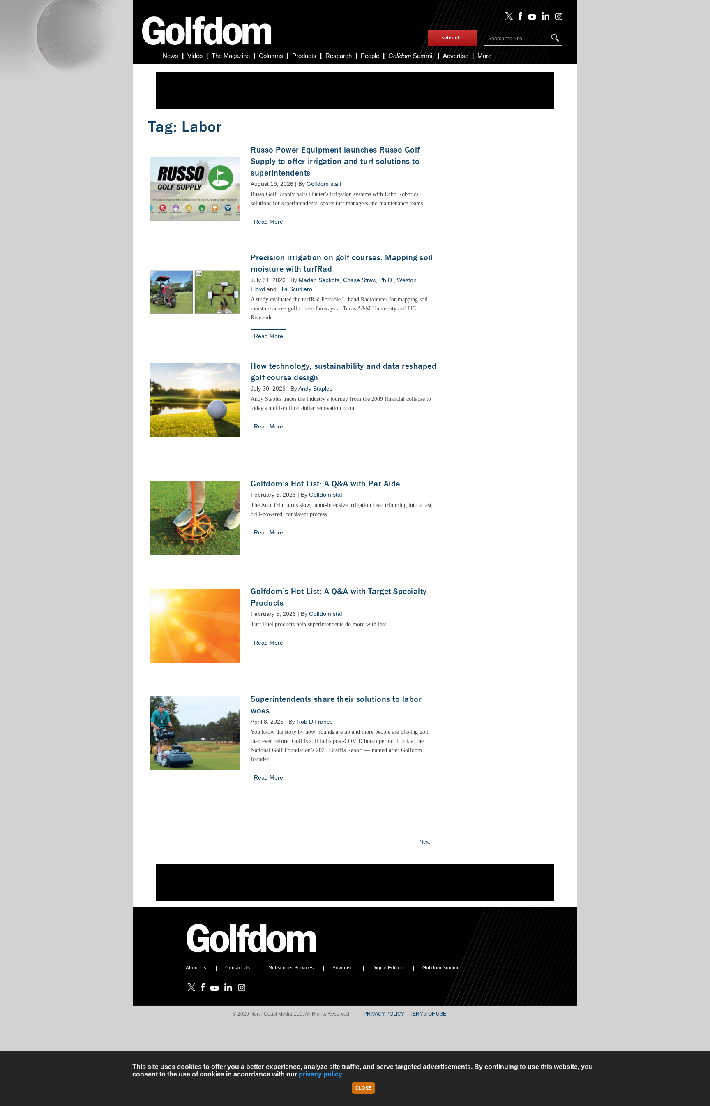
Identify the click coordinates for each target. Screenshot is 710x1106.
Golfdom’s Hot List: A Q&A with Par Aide (325, 484)
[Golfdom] (251, 956)
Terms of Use (428, 1014)
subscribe (452, 38)
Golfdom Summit (440, 968)
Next (425, 842)
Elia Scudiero (295, 289)
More (484, 55)
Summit (411, 55)
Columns (271, 55)
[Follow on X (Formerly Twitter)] (507, 18)
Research (338, 55)
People (370, 55)
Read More (268, 221)
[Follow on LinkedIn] (544, 18)
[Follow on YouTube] (530, 18)
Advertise (455, 55)
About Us (196, 968)
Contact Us (237, 968)
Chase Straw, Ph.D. (368, 280)
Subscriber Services (291, 968)
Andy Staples (315, 388)
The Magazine (231, 55)
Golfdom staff (324, 183)
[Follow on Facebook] (518, 18)
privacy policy (320, 1074)
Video (195, 55)
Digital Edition (387, 968)
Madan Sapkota (319, 280)
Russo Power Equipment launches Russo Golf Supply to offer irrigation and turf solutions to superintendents (335, 161)
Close (363, 1087)
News (170, 55)
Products (304, 55)
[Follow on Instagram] (556, 18)
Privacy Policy (384, 1014)
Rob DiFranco (315, 721)
